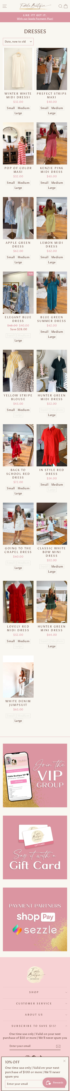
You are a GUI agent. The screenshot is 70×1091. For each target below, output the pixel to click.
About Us (34, 1014)
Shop (34, 992)
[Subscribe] (58, 1046)
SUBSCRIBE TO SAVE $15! (34, 1025)
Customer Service (34, 1003)
